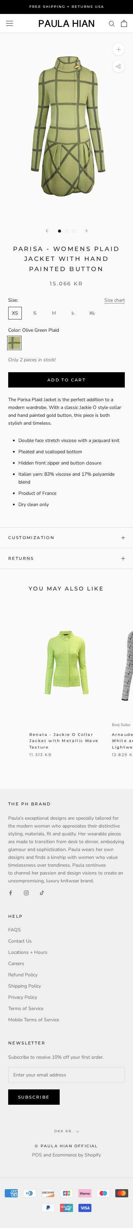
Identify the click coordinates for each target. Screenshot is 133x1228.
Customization (31, 537)
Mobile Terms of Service (33, 1020)
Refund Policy (23, 975)
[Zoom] (118, 49)
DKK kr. (63, 1131)
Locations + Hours (27, 952)
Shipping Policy (24, 986)
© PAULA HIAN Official (66, 1146)
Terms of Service (25, 1008)
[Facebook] (10, 893)
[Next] (87, 230)
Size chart (114, 300)
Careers (16, 963)
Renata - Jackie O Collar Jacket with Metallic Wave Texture (64, 740)
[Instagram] (26, 893)
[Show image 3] (73, 231)
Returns (21, 558)
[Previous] (47, 230)
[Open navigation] (9, 23)
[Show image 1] (59, 231)
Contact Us (20, 941)
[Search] (112, 23)
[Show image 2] (66, 231)
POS (37, 1155)
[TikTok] (42, 893)
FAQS (14, 930)
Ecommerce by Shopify (77, 1155)
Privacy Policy (22, 997)
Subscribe (34, 1097)
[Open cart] (124, 23)
